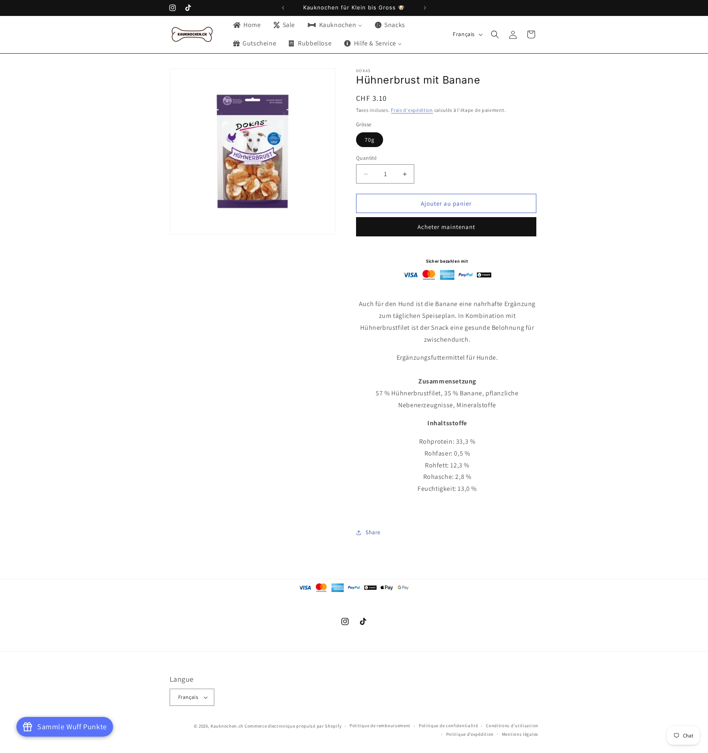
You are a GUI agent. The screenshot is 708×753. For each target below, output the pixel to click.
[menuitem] (246, 25)
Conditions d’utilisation (512, 725)
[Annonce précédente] (283, 8)
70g (369, 139)
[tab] (447, 423)
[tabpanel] (447, 474)
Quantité (366, 157)
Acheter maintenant (446, 227)
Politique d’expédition (470, 734)
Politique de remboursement (380, 725)
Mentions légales (520, 734)
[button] (495, 34)
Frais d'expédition (412, 110)
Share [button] (373, 532)
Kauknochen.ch (227, 726)
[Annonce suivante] (425, 8)
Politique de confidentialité (448, 725)
